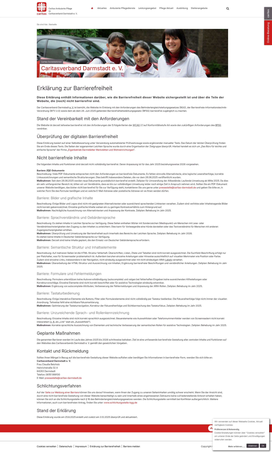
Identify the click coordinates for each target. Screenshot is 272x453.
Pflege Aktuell (166, 8)
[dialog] (240, 434)
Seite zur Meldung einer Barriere (62, 392)
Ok (263, 445)
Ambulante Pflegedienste (122, 8)
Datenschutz (65, 446)
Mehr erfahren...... (237, 446)
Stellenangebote (199, 8)
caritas (268, 13)
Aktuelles (102, 8)
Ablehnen (252, 445)
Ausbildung (182, 8)
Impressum (81, 446)
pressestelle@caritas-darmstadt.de (177, 187)
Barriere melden (131, 446)
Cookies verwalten (46, 446)
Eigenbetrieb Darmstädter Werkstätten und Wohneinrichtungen (101, 149)
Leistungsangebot (147, 8)
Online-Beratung (268, 32)
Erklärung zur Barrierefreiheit (105, 446)
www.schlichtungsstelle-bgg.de (120, 402)
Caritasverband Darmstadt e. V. (82, 68)
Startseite (93, 8)
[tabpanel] (132, 53)
